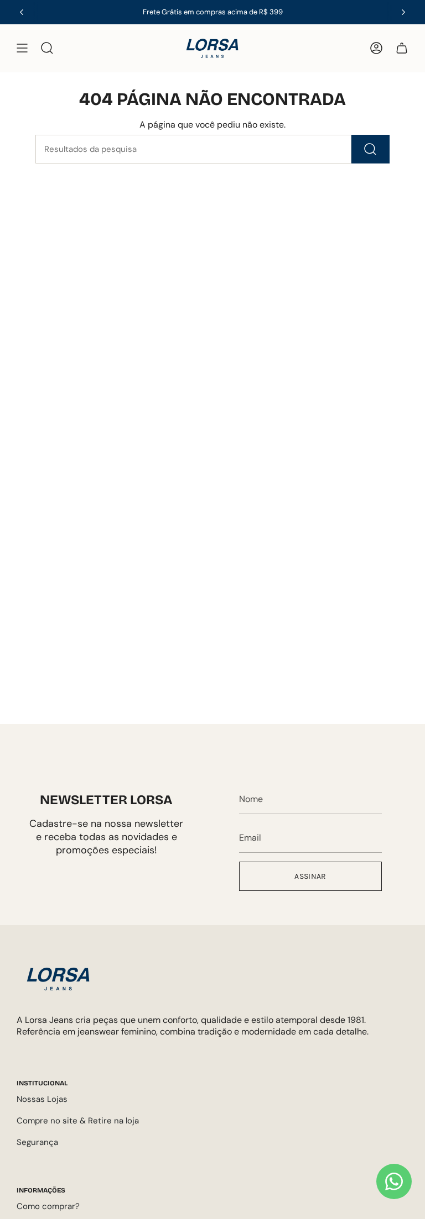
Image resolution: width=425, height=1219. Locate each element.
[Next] (403, 12)
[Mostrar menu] (22, 48)
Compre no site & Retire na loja (78, 1120)
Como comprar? (48, 1206)
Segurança (37, 1142)
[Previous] (22, 12)
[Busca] (370, 149)
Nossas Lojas (42, 1099)
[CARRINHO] (401, 48)
